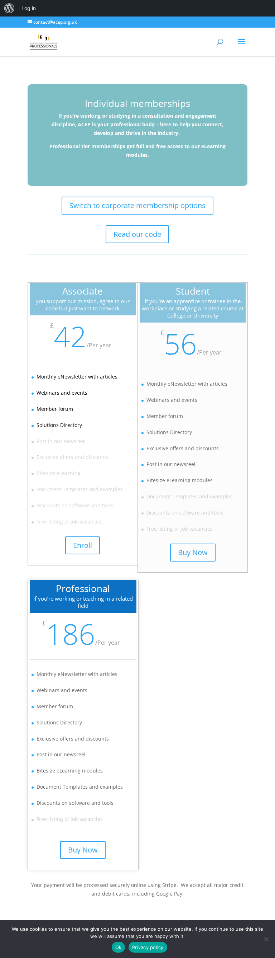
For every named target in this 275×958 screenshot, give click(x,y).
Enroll (82, 545)
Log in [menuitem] (28, 8)
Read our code (137, 234)
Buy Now (193, 552)
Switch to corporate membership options (137, 205)
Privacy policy (148, 947)
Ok (118, 947)
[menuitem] (9, 8)
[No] (266, 939)
